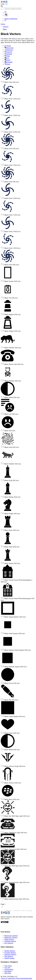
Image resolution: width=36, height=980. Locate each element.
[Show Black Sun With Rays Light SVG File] (8, 814)
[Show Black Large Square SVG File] (8, 714)
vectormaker (8, 969)
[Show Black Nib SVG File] (8, 697)
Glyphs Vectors (9, 951)
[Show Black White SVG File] (8, 395)
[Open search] (6, 14)
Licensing (23, 978)
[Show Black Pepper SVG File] (8, 312)
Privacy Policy (15, 978)
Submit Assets (9, 958)
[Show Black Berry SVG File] (8, 797)
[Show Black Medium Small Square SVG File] (8, 648)
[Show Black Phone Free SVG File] (8, 362)
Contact (29, 978)
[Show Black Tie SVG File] (8, 295)
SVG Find (7, 973)
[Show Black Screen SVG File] (8, 279)
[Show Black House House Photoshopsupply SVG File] (8, 596)
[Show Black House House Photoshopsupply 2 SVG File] (8, 578)
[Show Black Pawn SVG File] (8, 544)
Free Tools (8, 966)
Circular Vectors (10, 952)
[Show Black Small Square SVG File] (8, 631)
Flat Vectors (8, 956)
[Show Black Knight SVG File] (8, 511)
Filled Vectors (9, 939)
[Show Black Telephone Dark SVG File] (8, 847)
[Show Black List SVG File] (8, 412)
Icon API (7, 968)
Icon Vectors (8, 943)
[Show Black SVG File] (8, 428)
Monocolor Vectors (11, 936)
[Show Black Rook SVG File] (8, 528)
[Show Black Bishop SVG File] (8, 495)
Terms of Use (5, 978)
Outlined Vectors (10, 941)
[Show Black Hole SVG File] (8, 80)
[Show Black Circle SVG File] (8, 681)
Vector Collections (10, 19)
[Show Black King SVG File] (8, 478)
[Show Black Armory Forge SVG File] (8, 764)
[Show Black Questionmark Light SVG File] (8, 880)
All (7, 46)
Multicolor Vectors (10, 937)
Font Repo (8, 971)
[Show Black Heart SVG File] (8, 731)
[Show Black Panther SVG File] (8, 345)
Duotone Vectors (10, 954)
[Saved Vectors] (5, 12)
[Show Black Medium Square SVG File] (8, 664)
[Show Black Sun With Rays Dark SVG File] (8, 863)
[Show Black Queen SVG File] (8, 561)
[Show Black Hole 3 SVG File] (8, 113)
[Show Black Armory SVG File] (8, 780)
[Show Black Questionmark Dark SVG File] (8, 897)
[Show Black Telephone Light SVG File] (8, 830)
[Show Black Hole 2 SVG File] (8, 96)
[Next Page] (2, 907)
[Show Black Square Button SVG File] (8, 614)
